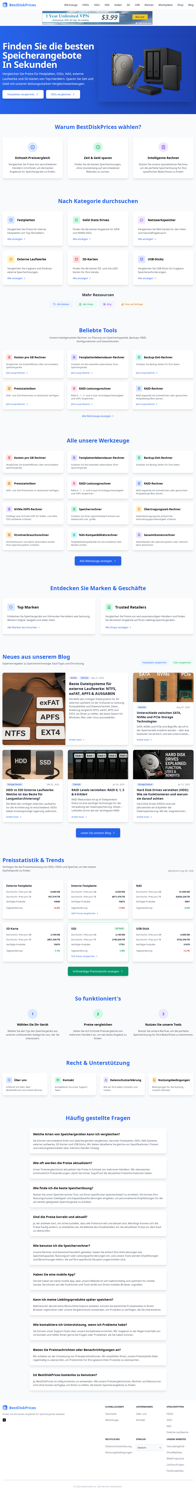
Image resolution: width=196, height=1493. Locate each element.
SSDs (97, 5)
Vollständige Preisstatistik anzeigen (96, 971)
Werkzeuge (70, 5)
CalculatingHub (175, 1446)
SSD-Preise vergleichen (83, 956)
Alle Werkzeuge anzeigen (96, 416)
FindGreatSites (175, 1470)
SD (128, 5)
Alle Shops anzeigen (116, 627)
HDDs (85, 5)
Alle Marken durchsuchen (22, 627)
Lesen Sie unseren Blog (96, 833)
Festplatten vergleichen (20, 94)
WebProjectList (175, 1458)
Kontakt (140, 1420)
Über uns (141, 1414)
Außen (118, 5)
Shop (180, 5)
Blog (191, 5)
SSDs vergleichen (61, 94)
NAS (107, 5)
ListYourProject (175, 1464)
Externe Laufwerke (177, 1432)
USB (137, 5)
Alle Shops (88, 304)
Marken (149, 5)
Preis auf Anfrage (134, 304)
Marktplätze (165, 5)
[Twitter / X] (4, 1420)
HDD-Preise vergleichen (83, 913)
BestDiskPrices (88, 1486)
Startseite (111, 1414)
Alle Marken (63, 304)
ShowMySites (174, 1452)
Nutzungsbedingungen (118, 1452)
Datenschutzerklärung (118, 1446)
